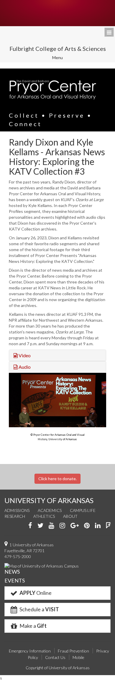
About (70, 516)
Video (24, 355)
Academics (50, 510)
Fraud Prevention (73, 650)
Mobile (78, 657)
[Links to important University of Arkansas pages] (109, 32)
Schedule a (39, 609)
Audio (24, 367)
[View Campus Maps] (41, 565)
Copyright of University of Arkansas (58, 667)
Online (35, 593)
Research (14, 516)
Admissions (16, 510)
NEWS (12, 571)
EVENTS (14, 580)
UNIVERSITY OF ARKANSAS (48, 500)
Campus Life (83, 510)
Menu (61, 58)
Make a (33, 625)
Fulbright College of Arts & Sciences (57, 48)
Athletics (44, 516)
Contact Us (55, 657)
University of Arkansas (57, 13)
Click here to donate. (57, 478)
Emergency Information (30, 650)
